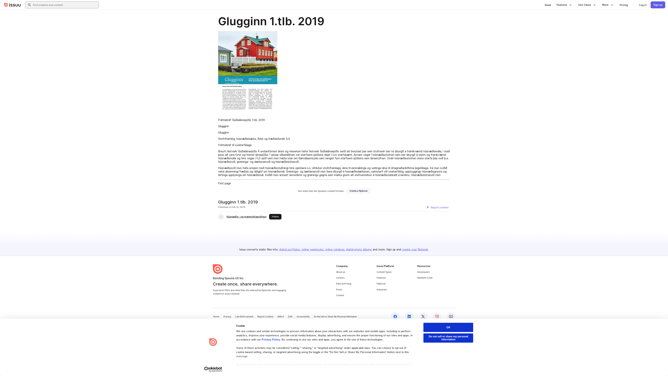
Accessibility (303, 316)
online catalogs (334, 249)
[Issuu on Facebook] (395, 316)
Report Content (265, 316)
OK (448, 327)
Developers (423, 272)
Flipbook (381, 283)
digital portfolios (289, 249)
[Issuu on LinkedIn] (409, 316)
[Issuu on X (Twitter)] (423, 316)
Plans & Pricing (343, 283)
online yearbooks (312, 249)
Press (339, 289)
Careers (340, 277)
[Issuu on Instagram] (437, 316)
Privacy (227, 316)
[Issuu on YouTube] (451, 316)
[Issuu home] (12, 5)
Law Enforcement (244, 316)
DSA (290, 316)
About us (340, 272)
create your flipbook (415, 249)
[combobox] (65, 5)
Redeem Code (424, 277)
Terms (216, 316)
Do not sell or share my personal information (448, 338)
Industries (382, 289)
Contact (340, 295)
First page (224, 183)
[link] (548, 4)
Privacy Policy (271, 339)
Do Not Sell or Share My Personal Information (335, 316)
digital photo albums (359, 249)
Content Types (384, 272)
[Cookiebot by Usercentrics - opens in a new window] (213, 369)
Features (381, 277)
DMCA (280, 316)
